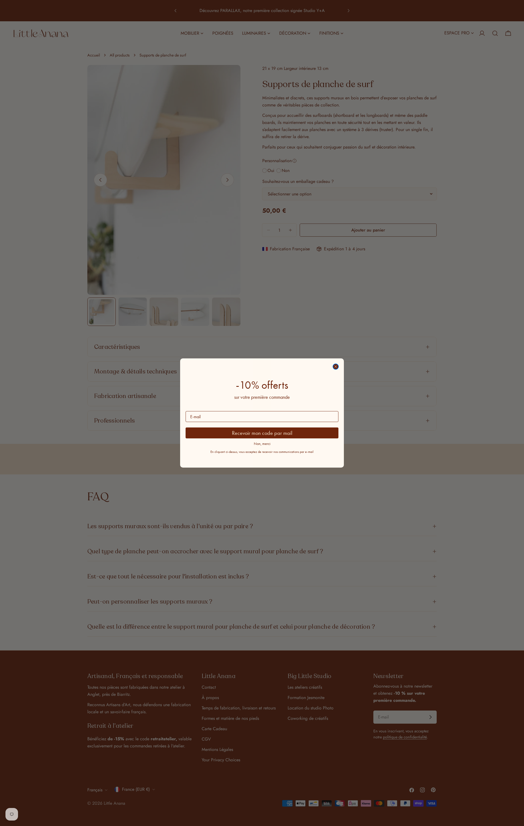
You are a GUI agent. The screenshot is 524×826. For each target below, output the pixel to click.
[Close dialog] (335, 366)
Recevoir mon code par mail (262, 433)
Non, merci (262, 443)
